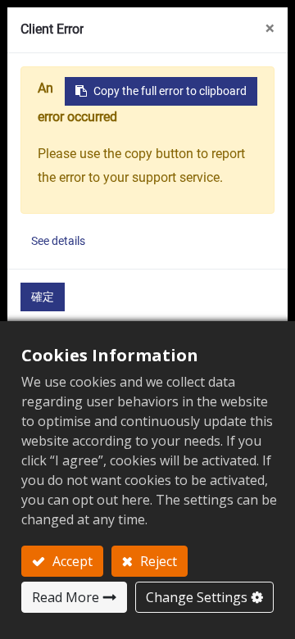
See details (58, 240)
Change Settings (196, 597)
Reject (157, 561)
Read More (65, 597)
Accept (71, 561)
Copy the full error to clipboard (170, 90)
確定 (42, 296)
